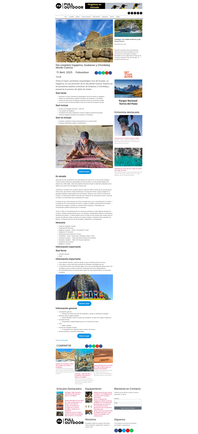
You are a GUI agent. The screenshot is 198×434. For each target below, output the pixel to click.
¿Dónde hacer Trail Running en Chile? (126, 138)
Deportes (78, 16)
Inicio (66, 16)
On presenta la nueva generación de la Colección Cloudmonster (103, 407)
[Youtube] (138, 13)
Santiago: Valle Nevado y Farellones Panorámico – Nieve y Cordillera (83, 375)
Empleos (118, 16)
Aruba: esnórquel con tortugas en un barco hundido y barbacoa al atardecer (72, 408)
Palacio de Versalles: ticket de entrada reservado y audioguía (65, 365)
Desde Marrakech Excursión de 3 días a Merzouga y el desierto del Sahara (103, 366)
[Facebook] (129, 13)
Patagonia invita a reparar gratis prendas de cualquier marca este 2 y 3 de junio (74, 413)
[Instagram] (132, 13)
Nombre (116, 398)
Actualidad (71, 16)
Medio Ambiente (96, 16)
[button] (96, 73)
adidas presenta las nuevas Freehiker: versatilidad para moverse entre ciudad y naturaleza (103, 395)
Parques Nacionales (86, 16)
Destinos (112, 16)
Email (115, 402)
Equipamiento (105, 16)
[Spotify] (141, 13)
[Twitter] (135, 13)
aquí (127, 59)
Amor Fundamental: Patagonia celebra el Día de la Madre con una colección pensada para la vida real (103, 401)
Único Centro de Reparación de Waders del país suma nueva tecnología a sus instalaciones (103, 413)
